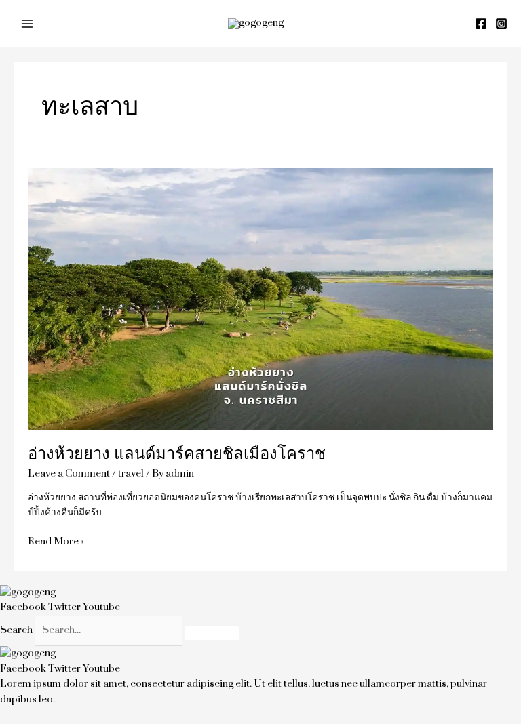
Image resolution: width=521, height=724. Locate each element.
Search (16, 630)
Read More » (56, 541)
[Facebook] (481, 24)
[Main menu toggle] (27, 23)
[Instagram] (501, 24)
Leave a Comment (69, 473)
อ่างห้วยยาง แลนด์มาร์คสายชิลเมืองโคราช (177, 454)
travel (131, 473)
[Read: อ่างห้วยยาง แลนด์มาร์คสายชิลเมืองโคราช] (261, 298)
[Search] (212, 633)
